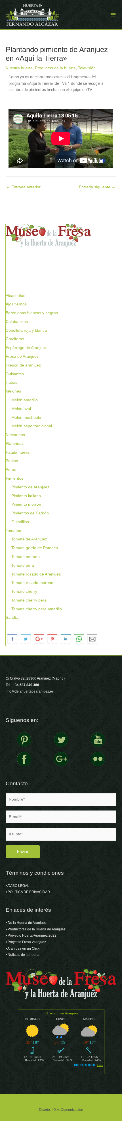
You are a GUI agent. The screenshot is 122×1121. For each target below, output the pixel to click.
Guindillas (20, 522)
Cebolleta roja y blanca (26, 330)
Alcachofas (15, 296)
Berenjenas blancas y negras (32, 313)
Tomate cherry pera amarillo (36, 609)
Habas (11, 382)
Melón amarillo (24, 400)
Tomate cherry (24, 591)
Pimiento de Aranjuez (30, 487)
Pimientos (14, 478)
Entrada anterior (23, 187)
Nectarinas (15, 435)
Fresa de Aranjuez (22, 356)
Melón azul (21, 409)
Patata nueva (18, 452)
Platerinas (15, 443)
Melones (13, 391)
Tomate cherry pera (29, 600)
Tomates (13, 531)
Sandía (12, 617)
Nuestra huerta (19, 68)
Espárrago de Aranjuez (26, 348)
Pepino (12, 461)
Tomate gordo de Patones (34, 548)
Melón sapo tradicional (31, 426)
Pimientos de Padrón (30, 513)
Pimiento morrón (26, 504)
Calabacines (17, 322)
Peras (11, 469)
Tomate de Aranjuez (29, 539)
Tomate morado (25, 557)
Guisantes (15, 374)
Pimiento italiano (26, 496)
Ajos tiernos (16, 304)
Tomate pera (22, 565)
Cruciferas (15, 339)
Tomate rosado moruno (32, 583)
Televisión (87, 68)
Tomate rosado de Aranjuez (36, 574)
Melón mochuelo (26, 417)
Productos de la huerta (55, 68)
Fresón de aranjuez (23, 365)
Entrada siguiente (97, 187)
